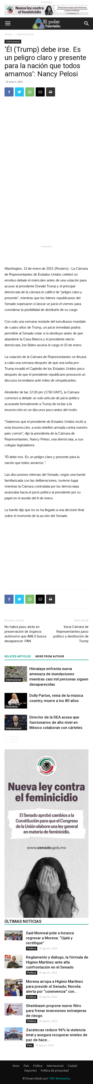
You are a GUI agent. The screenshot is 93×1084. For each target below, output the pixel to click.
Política (31, 948)
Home (8, 34)
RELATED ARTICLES (18, 656)
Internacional (25, 34)
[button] (86, 23)
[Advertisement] (46, 210)
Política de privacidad (55, 1070)
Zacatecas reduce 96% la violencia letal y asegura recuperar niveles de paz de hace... (56, 1035)
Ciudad (72, 1066)
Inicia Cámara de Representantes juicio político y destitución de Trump (70, 634)
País (29, 1045)
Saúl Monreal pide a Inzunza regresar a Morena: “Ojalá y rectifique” (50, 938)
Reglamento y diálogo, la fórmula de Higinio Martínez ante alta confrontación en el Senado (57, 962)
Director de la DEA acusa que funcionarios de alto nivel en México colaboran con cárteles (55, 722)
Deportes (30, 1070)
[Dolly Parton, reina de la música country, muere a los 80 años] (16, 701)
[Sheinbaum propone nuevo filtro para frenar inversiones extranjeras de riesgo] (14, 1009)
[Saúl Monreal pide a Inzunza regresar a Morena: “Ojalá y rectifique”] (14, 935)
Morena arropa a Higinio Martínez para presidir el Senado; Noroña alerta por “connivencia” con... (54, 986)
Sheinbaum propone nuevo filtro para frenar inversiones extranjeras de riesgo (56, 1010)
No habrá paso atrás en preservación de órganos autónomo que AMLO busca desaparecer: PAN (25, 634)
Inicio (16, 1066)
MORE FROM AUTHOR (49, 656)
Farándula (11, 706)
